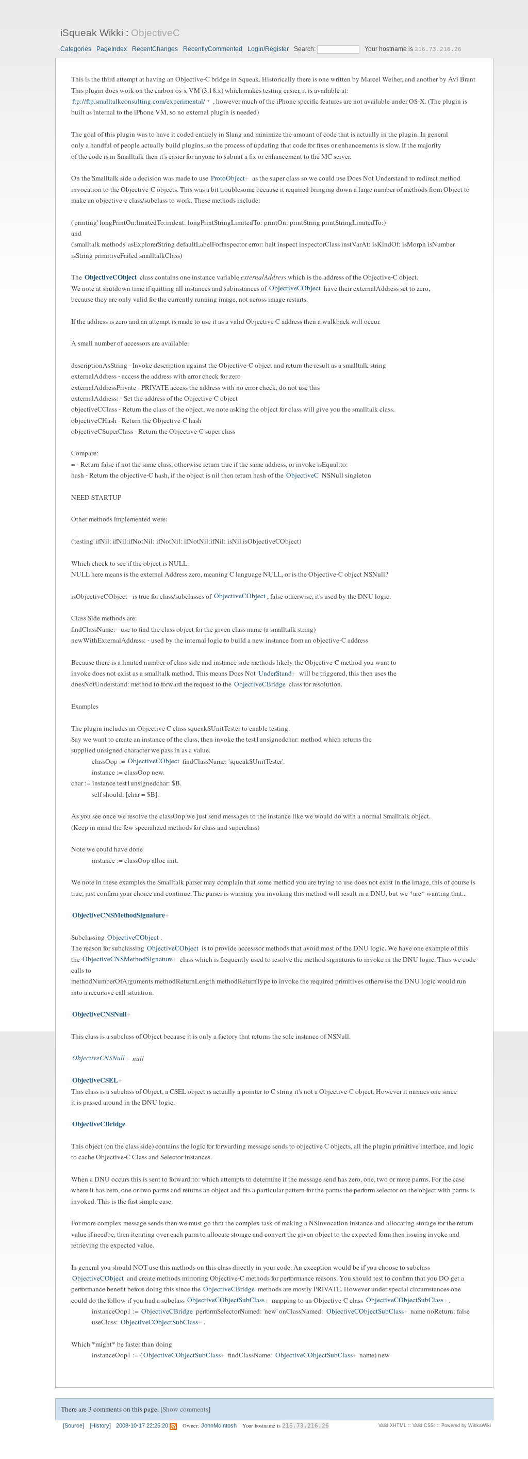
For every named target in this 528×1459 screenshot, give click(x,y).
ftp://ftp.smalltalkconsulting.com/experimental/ (138, 101)
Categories (75, 49)
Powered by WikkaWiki (466, 1425)
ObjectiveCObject (111, 277)
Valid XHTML (392, 1425)
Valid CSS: (423, 1425)
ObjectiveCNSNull (99, 1014)
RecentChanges (155, 49)
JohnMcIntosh (219, 1425)
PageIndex (111, 49)
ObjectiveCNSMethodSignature (118, 915)
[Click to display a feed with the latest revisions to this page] (173, 1425)
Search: (305, 49)
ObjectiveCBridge (260, 683)
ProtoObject (228, 178)
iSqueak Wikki (91, 32)
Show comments (185, 1409)
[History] (100, 1425)
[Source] (73, 1425)
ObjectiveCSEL (95, 1080)
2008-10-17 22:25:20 (142, 1425)
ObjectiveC (155, 32)
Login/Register (268, 49)
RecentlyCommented (212, 49)
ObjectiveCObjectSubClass (226, 1300)
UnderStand (275, 673)
